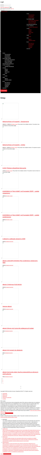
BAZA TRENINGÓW (32, 21)
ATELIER (28, 28)
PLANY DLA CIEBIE (8, 62)
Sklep (28, 37)
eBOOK (29, 39)
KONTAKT (28, 48)
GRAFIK (29, 29)
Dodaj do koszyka (9, 241)
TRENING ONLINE (31, 40)
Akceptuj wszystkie (9, 413)
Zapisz (1, 454)
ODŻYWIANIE (31, 44)
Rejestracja (5, 394)
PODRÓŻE (30, 46)
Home (28, 13)
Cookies (4, 398)
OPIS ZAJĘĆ (30, 32)
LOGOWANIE (31, 16)
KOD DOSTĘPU (31, 15)
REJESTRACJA (8, 57)
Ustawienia (2, 413)
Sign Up (12, 8)
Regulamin (5, 396)
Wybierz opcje (15, 124)
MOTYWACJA (31, 43)
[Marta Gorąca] (3, 11)
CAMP (28, 35)
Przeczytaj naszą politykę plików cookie (8, 417)
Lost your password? (4, 7)
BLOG (28, 42)
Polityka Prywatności (7, 397)
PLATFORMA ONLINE (30, 19)
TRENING (6, 86)
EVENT (29, 36)
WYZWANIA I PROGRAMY (33, 20)
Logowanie (5, 393)
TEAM (29, 33)
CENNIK (29, 31)
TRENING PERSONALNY (33, 27)
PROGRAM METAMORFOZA (8, 63)
